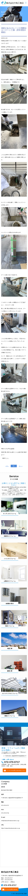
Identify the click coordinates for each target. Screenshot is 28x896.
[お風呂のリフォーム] (14, 573)
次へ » (20, 466)
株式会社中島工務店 (10, 872)
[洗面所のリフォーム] (14, 528)
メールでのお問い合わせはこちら (16, 770)
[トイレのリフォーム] (14, 550)
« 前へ (7, 466)
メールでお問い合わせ (11, 889)
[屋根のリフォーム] (14, 708)
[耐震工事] (14, 663)
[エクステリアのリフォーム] (14, 685)
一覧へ (14, 466)
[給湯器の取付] (14, 595)
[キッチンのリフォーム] (14, 505)
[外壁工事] (14, 640)
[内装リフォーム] (14, 618)
